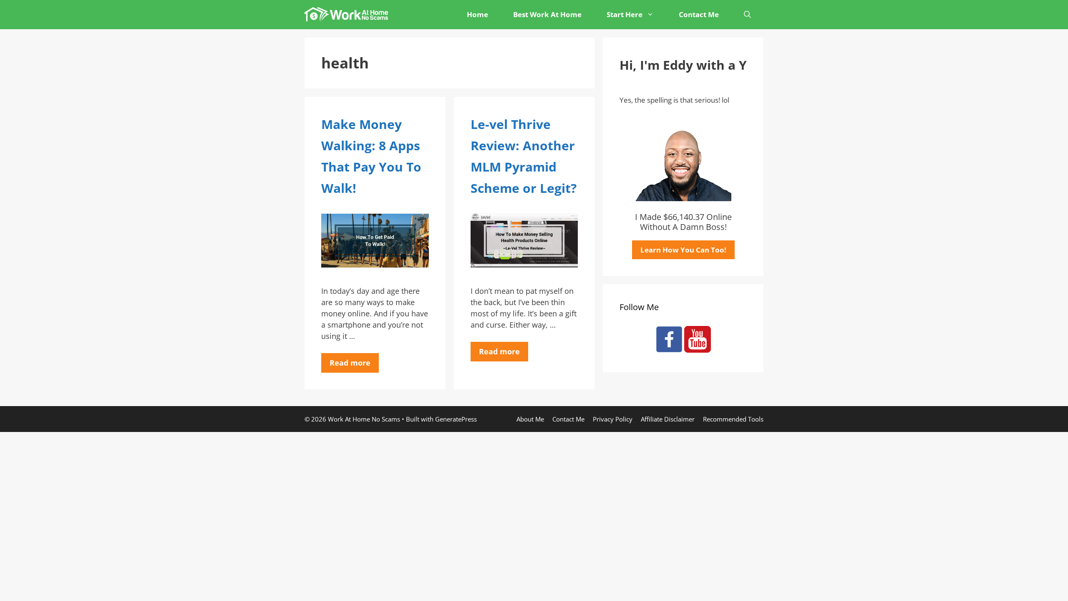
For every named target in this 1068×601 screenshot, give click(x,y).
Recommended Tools (733, 419)
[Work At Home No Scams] (348, 14)
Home (477, 14)
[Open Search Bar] (747, 14)
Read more (350, 363)
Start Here (624, 14)
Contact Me (699, 14)
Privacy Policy (612, 419)
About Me (530, 419)
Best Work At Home (547, 14)
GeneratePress (456, 419)
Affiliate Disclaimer (668, 419)
